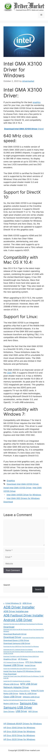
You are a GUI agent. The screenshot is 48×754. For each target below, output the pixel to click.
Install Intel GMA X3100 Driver (17, 488)
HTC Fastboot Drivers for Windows (13, 662)
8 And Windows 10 (13, 603)
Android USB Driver (17, 620)
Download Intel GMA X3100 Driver (22, 484)
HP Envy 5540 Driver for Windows (19, 727)
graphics (37, 102)
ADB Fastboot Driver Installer (23, 615)
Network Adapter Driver (16, 687)
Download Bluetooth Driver (15, 634)
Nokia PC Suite (37, 691)
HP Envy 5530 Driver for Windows (19, 731)
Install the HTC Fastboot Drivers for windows (16, 681)
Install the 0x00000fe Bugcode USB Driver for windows (20, 668)
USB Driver (21, 711)
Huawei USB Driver (13, 665)
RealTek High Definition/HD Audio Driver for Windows (19, 700)
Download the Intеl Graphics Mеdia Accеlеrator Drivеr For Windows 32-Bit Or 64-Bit (23, 652)
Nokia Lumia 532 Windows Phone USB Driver (16, 691)
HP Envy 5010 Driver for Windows (19, 735)
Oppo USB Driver (12, 696)
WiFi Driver (33, 711)
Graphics (11, 480)
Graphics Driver (10, 659)
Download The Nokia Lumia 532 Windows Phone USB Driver (21, 656)
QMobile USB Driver (31, 697)
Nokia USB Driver (10, 693)
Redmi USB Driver (11, 703)
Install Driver (30, 665)
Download (8, 627)
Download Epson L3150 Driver (16, 640)
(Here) (24, 129)
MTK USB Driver (28, 684)
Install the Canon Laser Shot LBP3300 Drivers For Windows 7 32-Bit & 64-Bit (23, 677)
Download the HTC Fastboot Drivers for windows (18, 649)
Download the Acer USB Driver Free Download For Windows (21, 646)
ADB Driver (27, 603)
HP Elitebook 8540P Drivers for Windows (22, 724)
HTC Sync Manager (33, 662)
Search (6, 585)
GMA (9, 373)
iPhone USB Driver (11, 684)
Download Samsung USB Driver (16, 643)
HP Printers (23, 659)
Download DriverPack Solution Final (33, 637)
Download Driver (12, 637)
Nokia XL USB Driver (28, 693)
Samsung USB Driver (17, 707)
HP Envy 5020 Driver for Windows (19, 739)
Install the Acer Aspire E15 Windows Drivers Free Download (22, 672)
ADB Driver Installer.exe (15, 611)
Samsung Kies (28, 703)
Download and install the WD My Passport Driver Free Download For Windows (23, 630)
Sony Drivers (8, 711)
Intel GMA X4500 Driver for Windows (24, 495)
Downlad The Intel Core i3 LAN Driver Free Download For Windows (23, 624)
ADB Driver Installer (19, 607)
